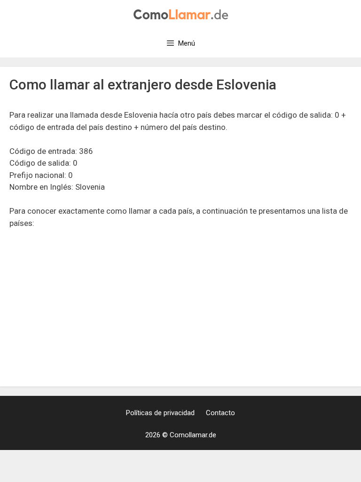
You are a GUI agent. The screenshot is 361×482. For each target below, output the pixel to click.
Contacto (220, 413)
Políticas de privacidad (160, 413)
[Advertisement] (180, 307)
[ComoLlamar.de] (180, 13)
